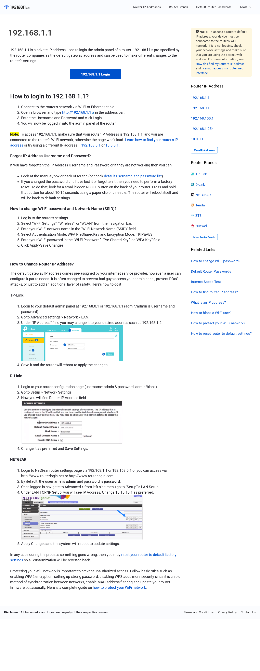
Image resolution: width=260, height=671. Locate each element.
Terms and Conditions (199, 612)
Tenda (200, 205)
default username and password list (133, 176)
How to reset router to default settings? (221, 333)
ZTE (198, 216)
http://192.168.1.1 (76, 112)
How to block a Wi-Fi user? (211, 313)
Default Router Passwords (214, 7)
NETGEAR (203, 195)
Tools (243, 7)
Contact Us (248, 612)
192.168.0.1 (91, 145)
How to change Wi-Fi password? (215, 261)
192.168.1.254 (202, 129)
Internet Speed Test (206, 282)
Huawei (201, 226)
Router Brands (178, 7)
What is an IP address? (208, 302)
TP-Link (201, 174)
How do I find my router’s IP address (220, 64)
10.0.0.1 (112, 145)
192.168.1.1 (200, 98)
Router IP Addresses (147, 7)
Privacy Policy (227, 612)
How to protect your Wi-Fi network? (218, 323)
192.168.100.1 (202, 118)
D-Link (200, 184)
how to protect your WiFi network (119, 587)
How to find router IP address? (214, 292)
